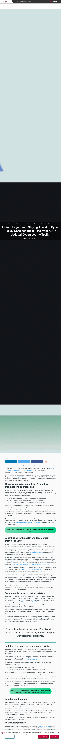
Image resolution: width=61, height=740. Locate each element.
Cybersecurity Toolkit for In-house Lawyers (23, 477)
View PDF (48, 461)
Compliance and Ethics (14, 223)
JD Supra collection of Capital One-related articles (33, 602)
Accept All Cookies (43, 736)
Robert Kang (27, 238)
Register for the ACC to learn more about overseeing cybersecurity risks (30, 691)
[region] (30, 735)
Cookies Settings (10, 736)
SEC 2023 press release (31, 659)
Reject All (54, 736)
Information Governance (27, 223)
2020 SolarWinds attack (35, 552)
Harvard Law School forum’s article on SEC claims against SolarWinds (32, 564)
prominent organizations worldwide (14, 561)
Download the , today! (30, 530)
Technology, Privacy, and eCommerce (44, 223)
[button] (11, 461)
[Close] (58, 732)
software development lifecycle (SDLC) (32, 569)
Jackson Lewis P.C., (44, 726)
